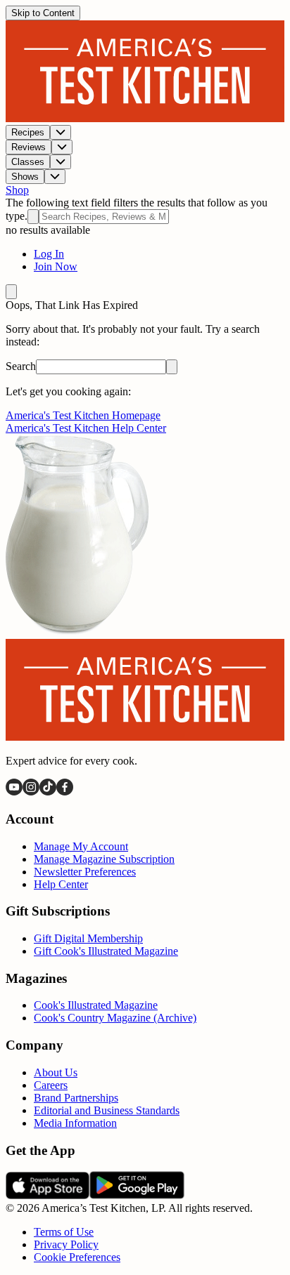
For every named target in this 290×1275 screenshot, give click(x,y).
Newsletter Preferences (85, 872)
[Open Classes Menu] (60, 161)
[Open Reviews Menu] (61, 147)
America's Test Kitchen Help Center (86, 428)
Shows (25, 176)
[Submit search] (33, 216)
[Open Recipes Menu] (60, 132)
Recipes (27, 132)
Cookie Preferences (77, 1257)
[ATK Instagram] (31, 792)
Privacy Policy (66, 1244)
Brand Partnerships (76, 1098)
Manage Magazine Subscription (104, 859)
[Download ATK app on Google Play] (136, 1195)
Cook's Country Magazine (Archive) (115, 1018)
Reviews (28, 147)
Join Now (55, 266)
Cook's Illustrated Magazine (96, 1005)
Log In (49, 254)
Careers (51, 1085)
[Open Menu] (11, 291)
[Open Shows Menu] (54, 176)
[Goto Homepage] (145, 118)
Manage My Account (81, 846)
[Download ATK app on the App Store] (47, 1195)
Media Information (75, 1123)
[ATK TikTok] (47, 792)
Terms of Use (64, 1232)
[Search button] (171, 366)
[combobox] (104, 216)
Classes (27, 162)
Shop (17, 190)
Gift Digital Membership (88, 938)
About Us (55, 1072)
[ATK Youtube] (14, 792)
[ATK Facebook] (64, 792)
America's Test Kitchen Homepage (83, 415)
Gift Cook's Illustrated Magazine (106, 951)
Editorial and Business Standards (106, 1110)
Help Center (61, 884)
